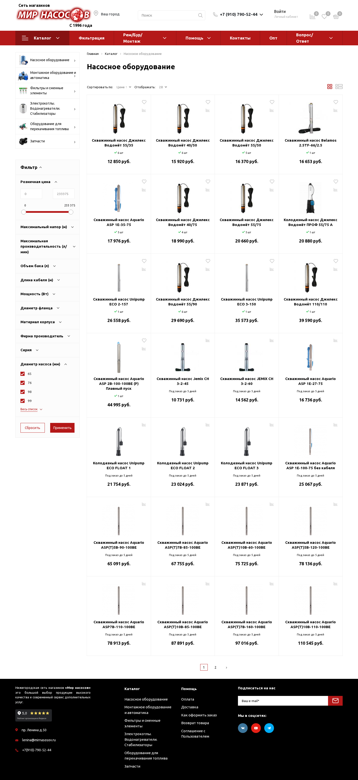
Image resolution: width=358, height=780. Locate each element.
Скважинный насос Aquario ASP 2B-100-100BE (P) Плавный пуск (119, 383)
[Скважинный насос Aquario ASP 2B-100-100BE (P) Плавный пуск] (119, 355)
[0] (336, 17)
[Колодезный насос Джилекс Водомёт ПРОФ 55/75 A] (311, 196)
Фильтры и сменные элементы (46, 90)
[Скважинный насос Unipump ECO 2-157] (119, 276)
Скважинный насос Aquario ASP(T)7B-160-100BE (246, 624)
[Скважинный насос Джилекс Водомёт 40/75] (183, 196)
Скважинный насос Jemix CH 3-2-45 (183, 381)
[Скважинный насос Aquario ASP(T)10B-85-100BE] (183, 598)
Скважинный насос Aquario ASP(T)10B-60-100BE (246, 544)
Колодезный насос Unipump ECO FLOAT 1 (118, 465)
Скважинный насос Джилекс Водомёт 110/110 (311, 301)
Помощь (194, 38)
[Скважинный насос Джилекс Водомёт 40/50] (183, 117)
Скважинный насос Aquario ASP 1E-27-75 (310, 381)
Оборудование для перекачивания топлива (49, 126)
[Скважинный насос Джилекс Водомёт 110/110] (311, 276)
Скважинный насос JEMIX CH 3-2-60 (246, 381)
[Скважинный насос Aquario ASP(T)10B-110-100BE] (311, 598)
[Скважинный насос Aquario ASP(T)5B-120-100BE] (311, 519)
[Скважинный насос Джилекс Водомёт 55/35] (119, 117)
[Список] (339, 88)
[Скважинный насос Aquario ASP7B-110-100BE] (119, 598)
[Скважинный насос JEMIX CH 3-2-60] (247, 355)
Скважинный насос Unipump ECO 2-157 (119, 301)
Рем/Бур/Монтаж (132, 37)
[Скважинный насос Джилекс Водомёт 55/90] (183, 276)
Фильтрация (91, 38)
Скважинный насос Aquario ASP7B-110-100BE (119, 624)
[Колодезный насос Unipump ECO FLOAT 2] (183, 439)
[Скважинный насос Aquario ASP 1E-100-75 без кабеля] (311, 439)
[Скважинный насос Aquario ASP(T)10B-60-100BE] (247, 519)
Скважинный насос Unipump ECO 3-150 (247, 301)
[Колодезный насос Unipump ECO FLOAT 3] (247, 439)
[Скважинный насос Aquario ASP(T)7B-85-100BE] (183, 519)
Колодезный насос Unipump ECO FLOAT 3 (246, 465)
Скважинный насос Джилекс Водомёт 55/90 (183, 301)
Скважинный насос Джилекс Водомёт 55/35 (119, 142)
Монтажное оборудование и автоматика (53, 75)
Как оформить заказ (199, 715)
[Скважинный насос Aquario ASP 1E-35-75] (119, 196)
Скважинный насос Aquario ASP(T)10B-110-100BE (310, 624)
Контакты (240, 38)
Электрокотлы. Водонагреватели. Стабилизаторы (45, 108)
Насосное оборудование (49, 60)
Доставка (189, 707)
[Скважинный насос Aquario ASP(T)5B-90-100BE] (119, 519)
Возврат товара (195, 723)
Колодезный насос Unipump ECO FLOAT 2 (182, 465)
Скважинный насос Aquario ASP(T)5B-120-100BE (310, 544)
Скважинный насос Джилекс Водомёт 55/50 (246, 142)
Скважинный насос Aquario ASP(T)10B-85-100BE (182, 624)
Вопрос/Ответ (304, 37)
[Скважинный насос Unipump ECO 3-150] (247, 276)
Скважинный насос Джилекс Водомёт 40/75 (183, 222)
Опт (273, 38)
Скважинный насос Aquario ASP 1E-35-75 (119, 222)
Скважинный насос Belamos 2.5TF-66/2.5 (311, 142)
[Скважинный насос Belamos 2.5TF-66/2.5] (311, 117)
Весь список (29, 409)
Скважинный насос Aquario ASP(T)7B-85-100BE (182, 544)
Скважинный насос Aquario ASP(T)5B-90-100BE (119, 544)
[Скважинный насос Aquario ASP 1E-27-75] (311, 355)
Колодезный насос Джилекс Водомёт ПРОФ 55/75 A (310, 222)
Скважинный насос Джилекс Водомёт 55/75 (246, 222)
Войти (280, 11)
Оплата (187, 699)
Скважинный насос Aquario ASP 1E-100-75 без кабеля (310, 465)
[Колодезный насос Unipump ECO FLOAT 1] (119, 439)
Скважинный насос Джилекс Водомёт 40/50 (183, 142)
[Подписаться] (335, 701)
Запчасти (37, 141)
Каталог (42, 38)
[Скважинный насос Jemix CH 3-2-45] (183, 355)
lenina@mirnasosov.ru (39, 740)
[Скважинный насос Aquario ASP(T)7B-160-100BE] (247, 598)
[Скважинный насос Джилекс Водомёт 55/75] (247, 196)
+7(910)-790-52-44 (36, 750)
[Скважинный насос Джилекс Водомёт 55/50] (247, 117)
